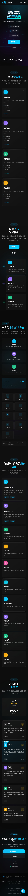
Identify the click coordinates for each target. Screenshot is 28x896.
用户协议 (8, 881)
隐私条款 (18, 881)
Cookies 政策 (23, 881)
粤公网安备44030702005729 (14, 892)
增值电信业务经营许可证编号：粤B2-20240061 (14, 893)
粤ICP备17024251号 (14, 890)
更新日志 (14, 883)
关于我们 (18, 883)
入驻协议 (4, 881)
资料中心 (9, 883)
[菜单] (24, 2)
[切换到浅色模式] (21, 2)
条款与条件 (13, 881)
